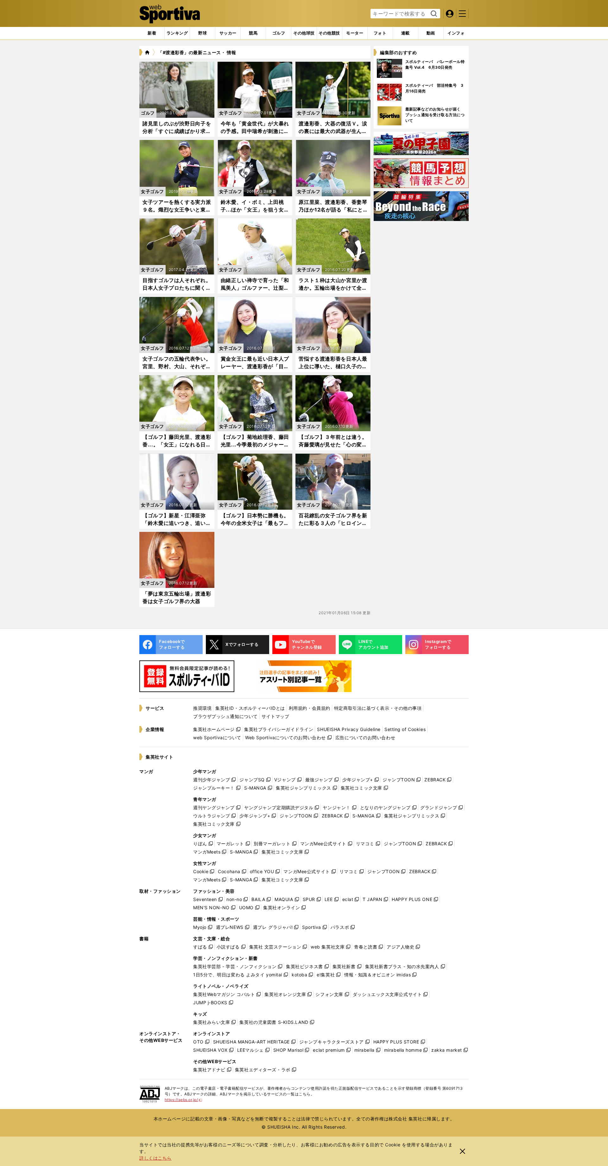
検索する (433, 14)
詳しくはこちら (155, 1158)
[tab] (202, 33)
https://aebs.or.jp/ (183, 1099)
